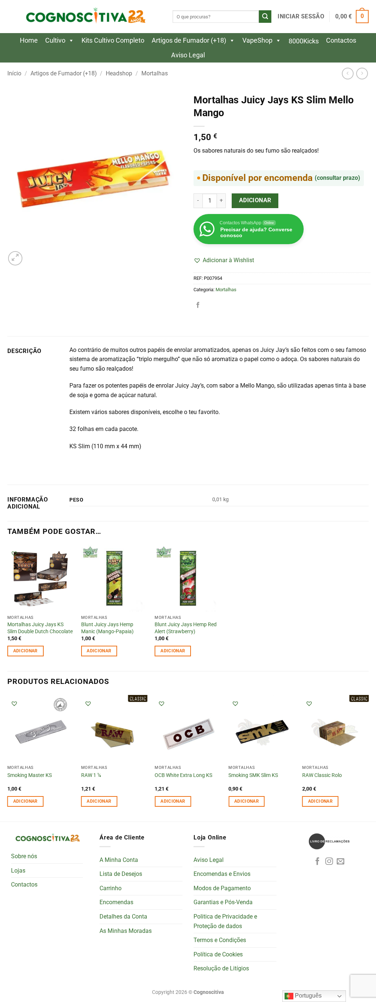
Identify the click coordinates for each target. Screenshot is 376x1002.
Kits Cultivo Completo (113, 40)
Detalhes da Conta (123, 916)
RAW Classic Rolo (322, 775)
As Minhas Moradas (126, 930)
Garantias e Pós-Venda (223, 902)
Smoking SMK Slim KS (253, 775)
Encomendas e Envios (222, 873)
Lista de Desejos (121, 873)
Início (14, 73)
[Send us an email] (340, 861)
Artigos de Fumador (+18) (189, 40)
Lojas (18, 870)
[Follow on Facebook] (317, 861)
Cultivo (55, 40)
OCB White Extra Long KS (183, 775)
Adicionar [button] (25, 650)
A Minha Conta (119, 859)
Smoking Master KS (29, 775)
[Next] (368, 757)
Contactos (341, 40)
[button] (301, 16)
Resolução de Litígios (221, 968)
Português (307, 995)
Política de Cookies (218, 954)
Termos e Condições (220, 940)
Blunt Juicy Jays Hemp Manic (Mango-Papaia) (107, 628)
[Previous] (7, 757)
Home (29, 40)
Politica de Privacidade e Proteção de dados (225, 921)
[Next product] (347, 73)
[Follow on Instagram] (329, 861)
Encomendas (116, 902)
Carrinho (111, 888)
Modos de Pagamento (222, 888)
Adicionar (255, 200)
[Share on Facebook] (198, 305)
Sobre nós (24, 856)
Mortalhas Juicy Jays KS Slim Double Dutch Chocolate (40, 628)
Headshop (119, 73)
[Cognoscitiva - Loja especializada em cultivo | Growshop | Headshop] (84, 17)
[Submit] (265, 16)
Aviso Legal (188, 55)
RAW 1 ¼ (91, 775)
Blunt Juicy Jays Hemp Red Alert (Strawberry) (186, 628)
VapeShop (257, 40)
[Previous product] (362, 73)
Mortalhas (154, 73)
